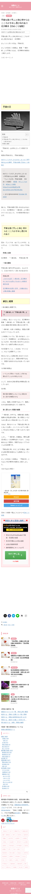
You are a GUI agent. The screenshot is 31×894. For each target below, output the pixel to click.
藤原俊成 (12, 863)
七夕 (10, 831)
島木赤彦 (11, 845)
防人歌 (20, 867)
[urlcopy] (26, 615)
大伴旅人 (4, 842)
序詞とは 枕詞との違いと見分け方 (14, 720)
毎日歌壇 (4, 856)
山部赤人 (4, 845)
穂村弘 (11, 860)
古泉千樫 (10, 838)
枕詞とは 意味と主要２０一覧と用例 (14, 714)
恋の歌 (26, 845)
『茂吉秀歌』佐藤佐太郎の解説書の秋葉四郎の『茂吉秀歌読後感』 (20, 643)
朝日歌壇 (4, 853)
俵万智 (19, 834)
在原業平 (17, 838)
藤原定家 (20, 863)
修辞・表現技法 (6, 834)
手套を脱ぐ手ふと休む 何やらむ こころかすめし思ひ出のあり (15, 140)
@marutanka (5, 810)
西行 (26, 863)
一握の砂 (5, 624)
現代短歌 (17, 856)
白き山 (24, 856)
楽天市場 (16, 501)
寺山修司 (11, 842)
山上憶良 (25, 842)
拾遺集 (4, 849)
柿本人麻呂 (12, 853)
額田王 (26, 867)
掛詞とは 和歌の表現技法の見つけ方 (14, 717)
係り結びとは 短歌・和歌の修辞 (12, 722)
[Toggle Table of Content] (26, 134)
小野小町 (18, 842)
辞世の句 (8, 867)
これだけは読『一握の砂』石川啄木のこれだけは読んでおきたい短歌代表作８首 (15, 281)
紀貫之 (17, 860)
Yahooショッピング (16, 505)
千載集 (4, 838)
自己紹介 (18, 813)
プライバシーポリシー (13, 884)
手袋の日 (5, 137)
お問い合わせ (23, 884)
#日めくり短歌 (11, 184)
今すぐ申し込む (14, 555)
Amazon (16, 497)
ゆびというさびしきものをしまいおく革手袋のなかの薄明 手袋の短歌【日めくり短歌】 (15, 162)
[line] (17, 615)
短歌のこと (15, 5)
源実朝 (11, 856)
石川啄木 (5, 622)
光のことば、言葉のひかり (15, 890)
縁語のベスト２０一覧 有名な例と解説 (14, 712)
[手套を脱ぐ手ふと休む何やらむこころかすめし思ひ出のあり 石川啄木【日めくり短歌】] (13, 615)
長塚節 (14, 867)
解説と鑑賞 (6, 143)
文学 (9, 849)
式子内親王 (19, 845)
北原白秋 (25, 834)
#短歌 (15, 182)
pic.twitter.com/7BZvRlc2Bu (12, 190)
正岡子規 (25, 853)
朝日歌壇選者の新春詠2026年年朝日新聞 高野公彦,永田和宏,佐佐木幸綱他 (20, 672)
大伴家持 (24, 838)
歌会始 (19, 853)
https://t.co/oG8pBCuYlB (11, 187)
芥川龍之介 (5, 863)
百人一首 (4, 860)
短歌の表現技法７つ (8, 729)
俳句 (14, 834)
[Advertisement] (15, 80)
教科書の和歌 (13, 883)
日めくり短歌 (11, 624)
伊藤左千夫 (17, 831)
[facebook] (9, 615)
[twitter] (5, 615)
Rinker (9, 493)
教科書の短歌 (5, 883)
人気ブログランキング (7, 823)
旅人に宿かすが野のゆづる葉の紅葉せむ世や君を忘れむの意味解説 (20, 699)
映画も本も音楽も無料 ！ (16, 521)
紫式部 (23, 860)
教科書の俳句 (21, 883)
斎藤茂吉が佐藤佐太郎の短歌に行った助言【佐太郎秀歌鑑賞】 (20, 658)
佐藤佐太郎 (25, 831)
